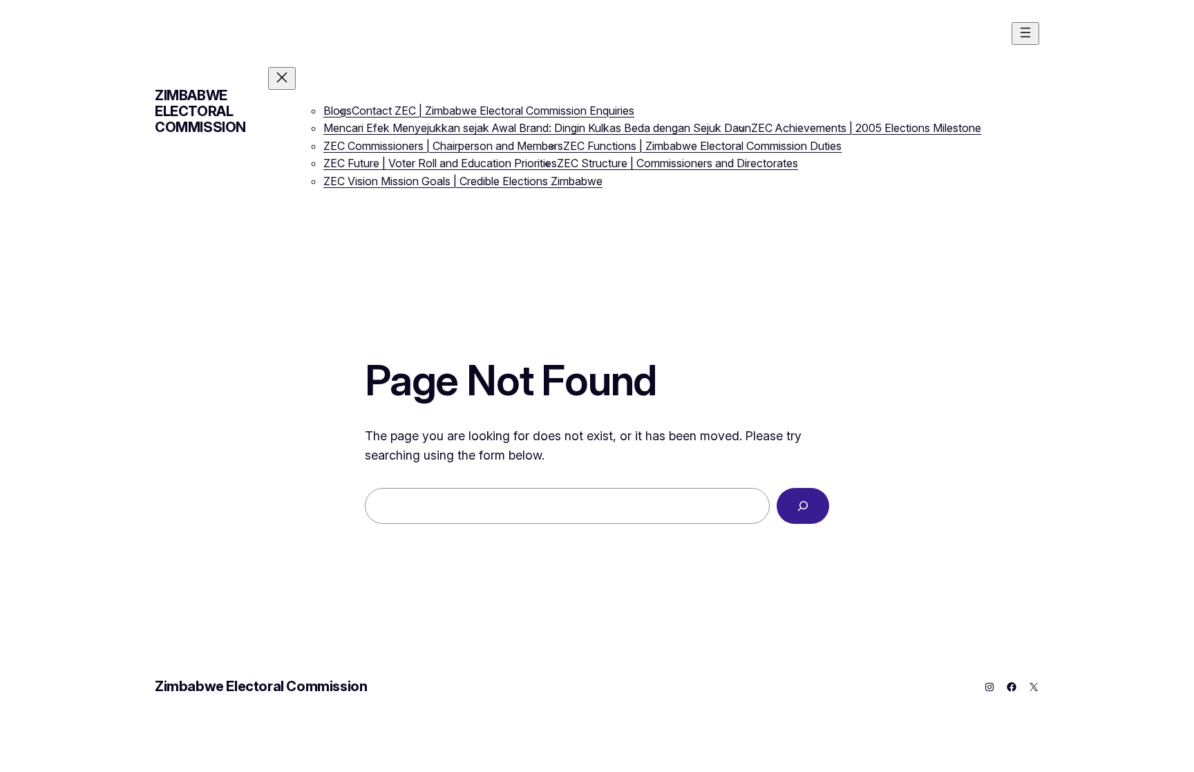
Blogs (337, 110)
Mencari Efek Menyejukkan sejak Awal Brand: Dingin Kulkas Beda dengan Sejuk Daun (537, 128)
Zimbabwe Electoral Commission (200, 111)
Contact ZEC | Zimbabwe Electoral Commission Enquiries (493, 110)
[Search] (803, 506)
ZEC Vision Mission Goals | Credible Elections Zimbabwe (463, 181)
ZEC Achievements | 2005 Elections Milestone (866, 128)
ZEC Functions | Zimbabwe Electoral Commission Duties (702, 146)
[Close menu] (282, 78)
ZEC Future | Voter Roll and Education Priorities (440, 163)
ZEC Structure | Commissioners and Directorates (677, 163)
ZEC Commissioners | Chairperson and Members (443, 146)
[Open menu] (1025, 33)
